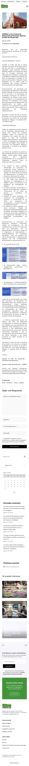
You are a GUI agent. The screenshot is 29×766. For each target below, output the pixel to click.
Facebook (9, 383)
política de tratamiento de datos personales (14, 673)
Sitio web (6, 433)
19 (11, 484)
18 (8, 484)
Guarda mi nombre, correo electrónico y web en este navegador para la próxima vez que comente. (14, 440)
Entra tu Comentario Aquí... (12, 396)
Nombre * (6, 420)
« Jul (14, 492)
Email (3, 383)
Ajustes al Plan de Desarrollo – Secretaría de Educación (14, 359)
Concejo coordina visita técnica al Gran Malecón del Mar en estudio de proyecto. (14, 537)
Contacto (24, 1)
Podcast (18, 1)
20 (14, 484)
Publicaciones (10, 1)
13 (14, 482)
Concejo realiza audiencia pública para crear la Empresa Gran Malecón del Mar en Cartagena (14, 546)
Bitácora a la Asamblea (11, 44)
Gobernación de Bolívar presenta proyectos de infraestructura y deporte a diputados (13, 527)
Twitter (15, 383)
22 (20, 484)
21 (17, 484)
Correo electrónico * (10, 426)
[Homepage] (6, 706)
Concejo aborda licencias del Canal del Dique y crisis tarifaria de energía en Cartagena (14, 508)
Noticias (3, 1)
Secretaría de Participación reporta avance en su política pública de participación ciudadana (13, 518)
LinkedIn (21, 383)
